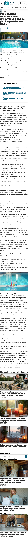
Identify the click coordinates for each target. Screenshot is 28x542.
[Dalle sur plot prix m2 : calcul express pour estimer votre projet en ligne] (14, 522)
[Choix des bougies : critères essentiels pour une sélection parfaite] (14, 408)
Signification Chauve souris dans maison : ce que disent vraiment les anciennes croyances (12, 481)
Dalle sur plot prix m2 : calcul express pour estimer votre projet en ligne (13, 534)
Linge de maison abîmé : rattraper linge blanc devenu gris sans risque (12, 508)
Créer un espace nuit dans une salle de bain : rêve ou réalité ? (14, 446)
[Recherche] (20, 3)
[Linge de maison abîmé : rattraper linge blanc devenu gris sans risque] (14, 496)
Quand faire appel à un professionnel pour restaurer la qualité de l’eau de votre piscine (14, 98)
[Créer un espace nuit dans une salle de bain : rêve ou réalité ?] (14, 434)
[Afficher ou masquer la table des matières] (22, 84)
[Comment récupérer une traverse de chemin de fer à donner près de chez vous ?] (14, 382)
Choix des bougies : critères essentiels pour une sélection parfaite (13, 420)
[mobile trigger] (2, 3)
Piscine (4, 28)
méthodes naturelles (16, 61)
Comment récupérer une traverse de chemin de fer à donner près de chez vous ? (12, 393)
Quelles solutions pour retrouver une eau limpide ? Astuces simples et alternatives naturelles (14, 93)
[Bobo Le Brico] (10, 3)
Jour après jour (18, 115)
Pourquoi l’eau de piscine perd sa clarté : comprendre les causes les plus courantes (14, 88)
